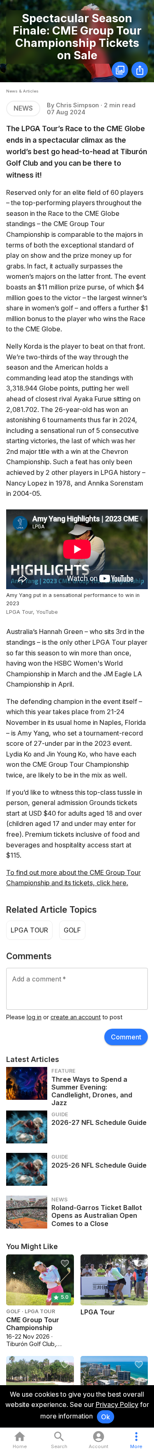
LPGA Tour (29, 930)
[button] (136, 1440)
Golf (72, 930)
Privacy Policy (117, 1404)
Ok (105, 1417)
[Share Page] (139, 70)
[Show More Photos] (120, 70)
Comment (126, 1037)
